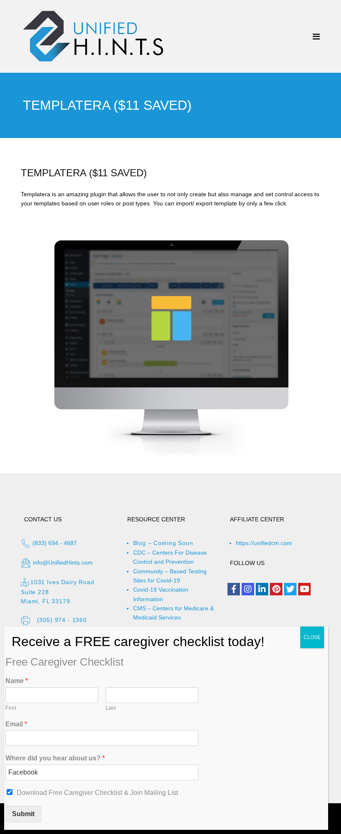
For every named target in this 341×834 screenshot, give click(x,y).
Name (16, 680)
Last (111, 708)
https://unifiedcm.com (264, 543)
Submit (23, 813)
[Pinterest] (276, 589)
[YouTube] (304, 589)
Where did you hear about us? (55, 758)
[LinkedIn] (262, 589)
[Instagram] (248, 589)
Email (16, 724)
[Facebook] (233, 589)
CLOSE (312, 637)
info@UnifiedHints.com (63, 562)
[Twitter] (290, 589)
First (10, 708)
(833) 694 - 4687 (54, 543)
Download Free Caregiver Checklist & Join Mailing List (97, 792)
